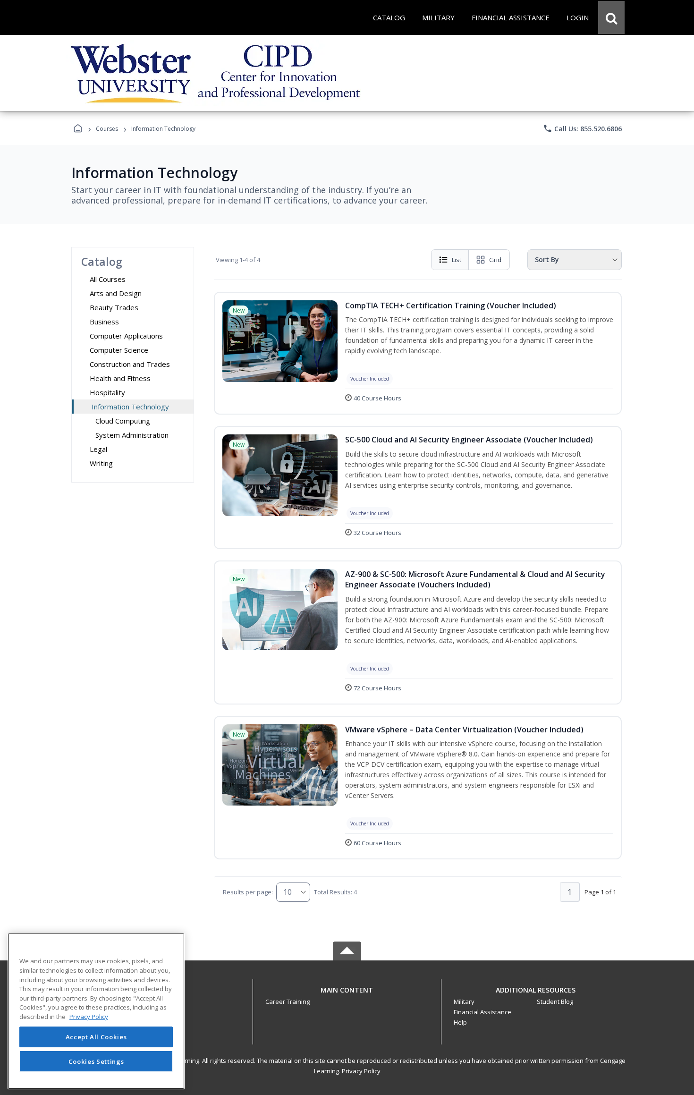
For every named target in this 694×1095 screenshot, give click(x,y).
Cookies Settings (96, 1061)
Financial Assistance (482, 1012)
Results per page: (248, 892)
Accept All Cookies (96, 1037)
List (456, 259)
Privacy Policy (361, 1071)
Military (464, 1001)
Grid (495, 259)
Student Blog (555, 1001)
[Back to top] (347, 995)
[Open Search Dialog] (611, 17)
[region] (96, 1011)
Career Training (287, 1001)
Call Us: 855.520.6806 (582, 128)
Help (460, 1022)
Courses (107, 129)
